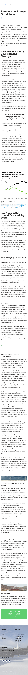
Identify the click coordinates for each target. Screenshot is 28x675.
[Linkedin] (6, 661)
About (4, 629)
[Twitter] (9, 661)
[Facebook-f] (3, 661)
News (4, 638)
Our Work (18, 629)
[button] (21, 4)
